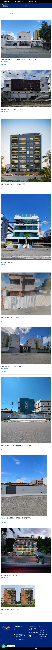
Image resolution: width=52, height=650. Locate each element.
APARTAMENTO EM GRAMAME (12, 109)
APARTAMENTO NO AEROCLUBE (12, 609)
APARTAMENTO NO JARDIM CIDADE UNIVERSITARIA (19, 445)
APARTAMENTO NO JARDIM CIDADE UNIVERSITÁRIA (19, 60)
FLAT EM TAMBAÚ (7, 262)
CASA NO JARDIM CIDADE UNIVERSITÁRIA (16, 518)
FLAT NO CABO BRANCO (10, 575)
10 (26, 619)
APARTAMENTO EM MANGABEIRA (13, 317)
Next (47, 619)
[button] (46, 5)
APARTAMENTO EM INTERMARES (13, 184)
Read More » (3, 64)
